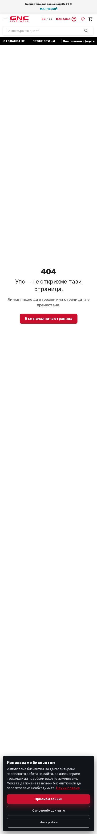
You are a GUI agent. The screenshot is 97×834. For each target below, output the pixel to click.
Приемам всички (48, 799)
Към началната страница (48, 319)
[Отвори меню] (5, 19)
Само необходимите (48, 810)
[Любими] (83, 19)
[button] (66, 19)
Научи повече (68, 788)
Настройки (49, 822)
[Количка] (90, 19)
